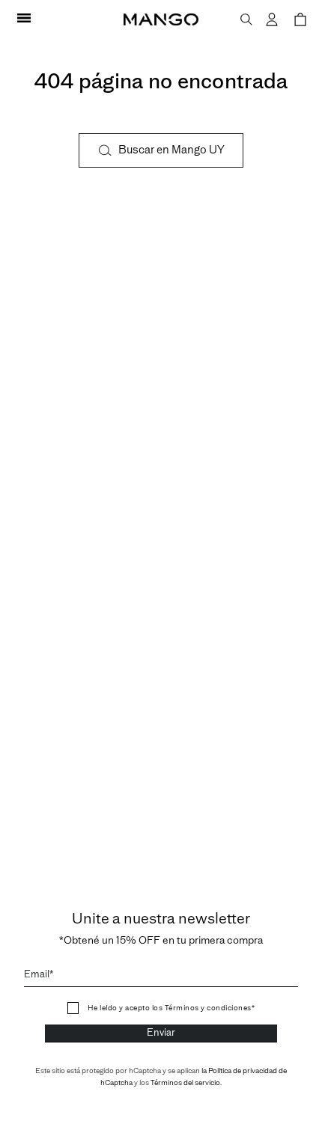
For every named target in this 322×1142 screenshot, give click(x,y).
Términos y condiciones (207, 1008)
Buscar (246, 20)
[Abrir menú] (23, 19)
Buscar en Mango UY (171, 150)
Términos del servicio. (186, 1083)
